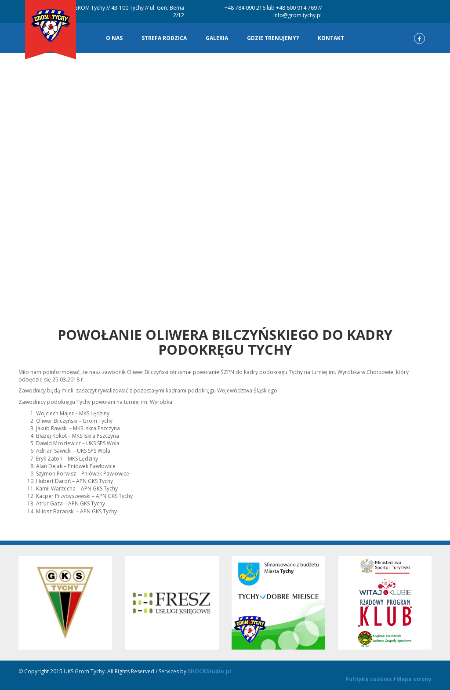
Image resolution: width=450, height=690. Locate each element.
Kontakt (331, 38)
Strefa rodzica (164, 38)
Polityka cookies (368, 679)
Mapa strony (414, 679)
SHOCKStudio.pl (209, 671)
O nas (114, 38)
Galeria (217, 38)
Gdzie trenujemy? (273, 38)
